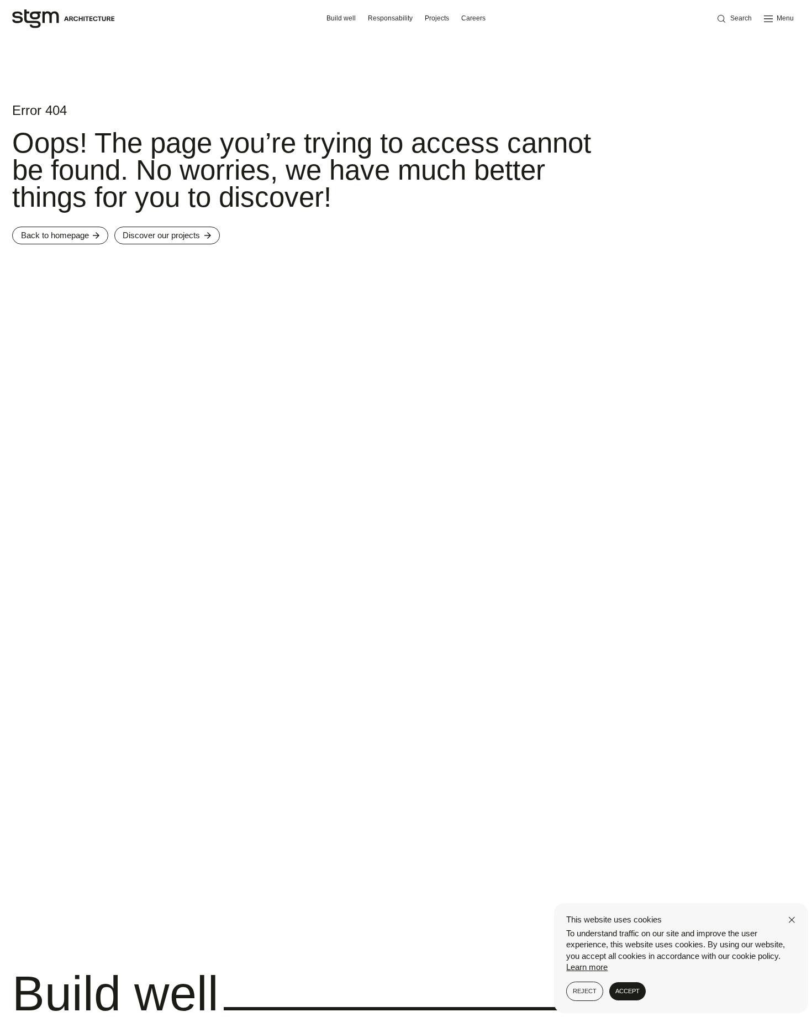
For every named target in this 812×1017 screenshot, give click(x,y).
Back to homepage (55, 235)
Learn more (587, 967)
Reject (585, 991)
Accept (627, 991)
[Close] (792, 920)
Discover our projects (161, 235)
